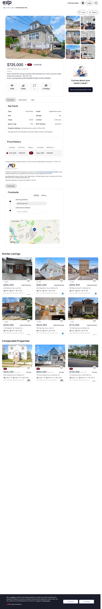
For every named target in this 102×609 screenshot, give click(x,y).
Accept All (71, 601)
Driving (36, 195)
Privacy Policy (46, 601)
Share (94, 12)
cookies (13, 597)
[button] (35, 37)
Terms (38, 601)
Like (83, 12)
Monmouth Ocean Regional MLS (47, 172)
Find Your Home (73, 3)
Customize (86, 601)
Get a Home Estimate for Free (80, 90)
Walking (43, 195)
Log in (89, 3)
